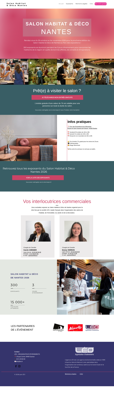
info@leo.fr (19, 361)
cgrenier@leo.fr (32, 255)
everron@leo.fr (71, 255)
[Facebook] (15, 366)
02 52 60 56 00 (75, 252)
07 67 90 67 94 (34, 254)
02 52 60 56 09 (36, 252)
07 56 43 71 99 (72, 253)
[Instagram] (19, 366)
